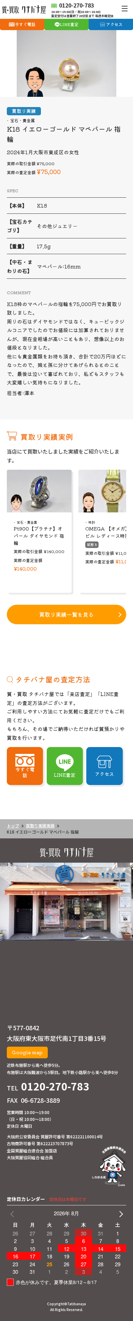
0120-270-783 (55, 1086)
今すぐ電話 (25, 24)
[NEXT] (119, 1213)
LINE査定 (69, 24)
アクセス (114, 24)
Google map (27, 1052)
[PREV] (13, 1213)
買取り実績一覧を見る (66, 614)
